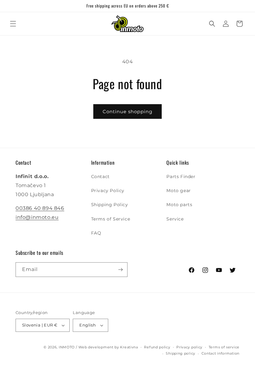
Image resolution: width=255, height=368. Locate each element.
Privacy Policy (107, 190)
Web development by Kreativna (108, 347)
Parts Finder (180, 176)
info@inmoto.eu (37, 217)
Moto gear (178, 190)
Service (174, 219)
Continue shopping (127, 111)
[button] (13, 24)
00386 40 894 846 (40, 208)
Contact (100, 176)
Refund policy (157, 347)
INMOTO (67, 347)
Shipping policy (180, 353)
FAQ (96, 233)
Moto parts (179, 204)
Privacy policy (189, 347)
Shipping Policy (109, 204)
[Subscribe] (120, 269)
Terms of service (224, 347)
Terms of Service (110, 219)
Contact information (220, 353)
